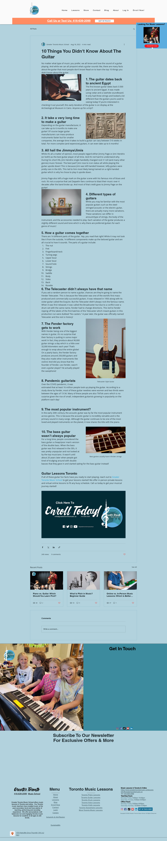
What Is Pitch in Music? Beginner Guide (81, 594)
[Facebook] (121, 728)
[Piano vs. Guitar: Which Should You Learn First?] (46, 580)
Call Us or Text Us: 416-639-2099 (69, 20)
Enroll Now (55, 805)
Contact (55, 807)
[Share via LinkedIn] (54, 547)
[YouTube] (128, 728)
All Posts (33, 29)
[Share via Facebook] (42, 547)
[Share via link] (59, 547)
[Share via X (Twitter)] (48, 547)
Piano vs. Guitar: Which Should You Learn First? (44, 594)
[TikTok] (124, 728)
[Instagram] (117, 728)
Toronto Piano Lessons (90, 795)
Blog (55, 802)
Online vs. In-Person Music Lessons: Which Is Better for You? (120, 594)
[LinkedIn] (131, 728)
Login (55, 810)
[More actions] (124, 44)
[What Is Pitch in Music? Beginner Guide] (83, 580)
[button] (134, 29)
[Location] (12, 833)
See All (134, 567)
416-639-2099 (129, 794)
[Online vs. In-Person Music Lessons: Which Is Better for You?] (120, 580)
